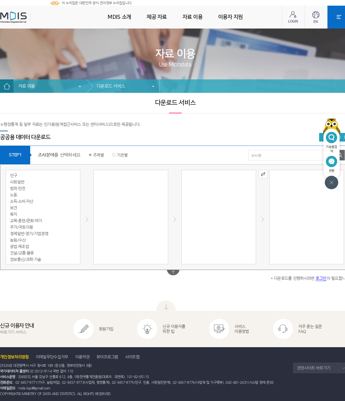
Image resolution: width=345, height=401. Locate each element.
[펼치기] (173, 272)
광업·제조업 (19, 246)
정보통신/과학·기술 (25, 259)
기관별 (122, 155)
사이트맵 (132, 356)
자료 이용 (26, 86)
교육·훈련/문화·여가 (26, 220)
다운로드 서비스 (111, 86)
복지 (13, 214)
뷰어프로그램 (107, 356)
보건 (13, 207)
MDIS (27, 17)
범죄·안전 (17, 188)
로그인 (321, 278)
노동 (13, 194)
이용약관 (82, 356)
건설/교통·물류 (22, 253)
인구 (13, 175)
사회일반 (17, 182)
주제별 (98, 155)
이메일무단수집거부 (52, 356)
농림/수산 (18, 240)
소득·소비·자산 (21, 201)
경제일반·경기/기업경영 (29, 233)
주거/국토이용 (21, 227)
